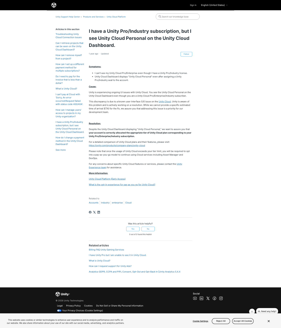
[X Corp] (94, 212)
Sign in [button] (193, 5)
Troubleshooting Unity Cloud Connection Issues (69, 36)
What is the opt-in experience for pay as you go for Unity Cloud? (122, 184)
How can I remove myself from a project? (69, 57)
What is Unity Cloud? (66, 88)
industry (105, 202)
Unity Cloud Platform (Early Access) (107, 178)
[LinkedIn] (98, 212)
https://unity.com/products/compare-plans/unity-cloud (117, 145)
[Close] (268, 321)
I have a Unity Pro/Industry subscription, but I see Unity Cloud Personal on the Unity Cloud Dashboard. (70, 127)
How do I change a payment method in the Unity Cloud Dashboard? (70, 141)
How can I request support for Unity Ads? (110, 266)
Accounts (93, 202)
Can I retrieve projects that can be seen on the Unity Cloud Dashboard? (69, 46)
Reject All (220, 321)
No (148, 229)
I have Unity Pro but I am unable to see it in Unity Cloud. (117, 255)
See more (61, 149)
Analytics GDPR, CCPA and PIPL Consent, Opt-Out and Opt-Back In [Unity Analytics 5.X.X (134, 271)
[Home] (54, 5)
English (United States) (213, 5)
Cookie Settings (200, 321)
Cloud (128, 202)
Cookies (88, 305)
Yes (132, 229)
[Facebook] (90, 212)
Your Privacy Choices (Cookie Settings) (82, 310)
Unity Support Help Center (68, 17)
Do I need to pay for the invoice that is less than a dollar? (69, 79)
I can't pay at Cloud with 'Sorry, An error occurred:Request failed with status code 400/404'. (69, 99)
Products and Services (93, 17)
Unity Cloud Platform (116, 17)
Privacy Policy (73, 305)
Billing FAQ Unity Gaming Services (106, 249)
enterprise (117, 202)
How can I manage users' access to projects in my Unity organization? (68, 113)
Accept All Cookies (243, 321)
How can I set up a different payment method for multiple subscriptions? (70, 67)
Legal (60, 305)
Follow (186, 54)
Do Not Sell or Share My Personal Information (119, 305)
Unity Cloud (165, 101)
